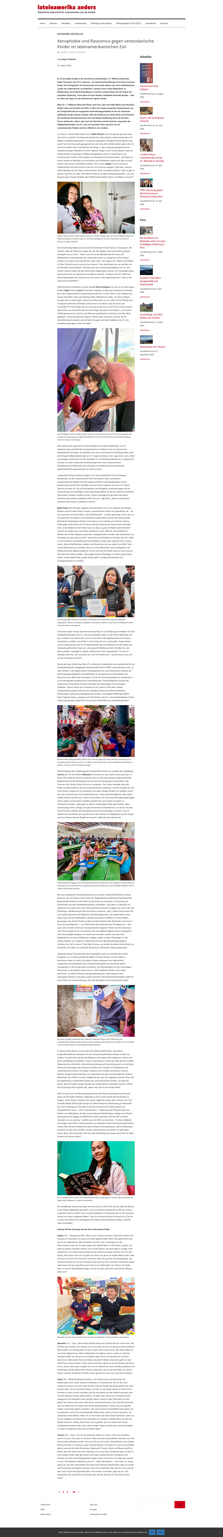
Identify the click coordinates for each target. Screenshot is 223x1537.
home (42, 23)
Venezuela (81, 52)
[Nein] (219, 1532)
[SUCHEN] (179, 1504)
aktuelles (66, 23)
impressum (45, 1504)
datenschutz (46, 1514)
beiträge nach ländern (101, 23)
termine (164, 23)
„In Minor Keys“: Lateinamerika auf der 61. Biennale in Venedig (152, 157)
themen (53, 23)
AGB (42, 1509)
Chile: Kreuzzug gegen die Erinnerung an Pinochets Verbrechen (151, 193)
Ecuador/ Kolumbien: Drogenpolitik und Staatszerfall (150, 281)
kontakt (93, 1509)
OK (152, 1532)
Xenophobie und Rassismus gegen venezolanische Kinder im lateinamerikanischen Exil (105, 43)
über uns (93, 1504)
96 (74, 1492)
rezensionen (80, 23)
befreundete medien (98, 1514)
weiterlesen (145, 102)
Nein (161, 1532)
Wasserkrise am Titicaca (152, 346)
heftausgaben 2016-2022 (128, 23)
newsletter (151, 23)
